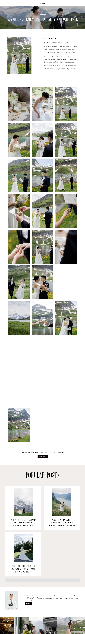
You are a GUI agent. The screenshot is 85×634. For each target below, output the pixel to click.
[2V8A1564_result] (23, 534)
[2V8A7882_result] (23, 488)
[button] (19, 104)
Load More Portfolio (42, 580)
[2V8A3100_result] (61, 488)
